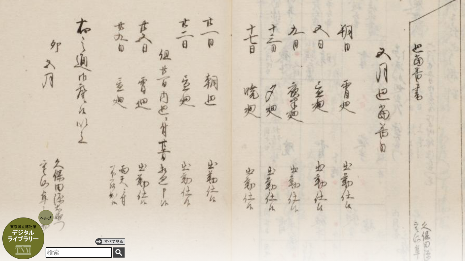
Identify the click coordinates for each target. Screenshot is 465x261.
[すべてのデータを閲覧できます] (110, 241)
